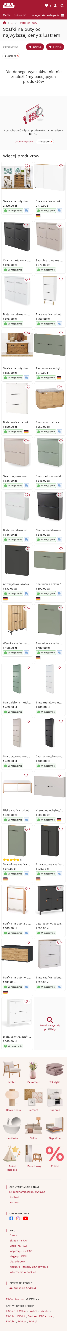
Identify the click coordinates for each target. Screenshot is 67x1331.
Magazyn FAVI (18, 1256)
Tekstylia (55, 1082)
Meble (7, 14)
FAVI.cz (11, 1310)
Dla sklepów (17, 1261)
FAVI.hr (11, 1316)
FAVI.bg (11, 1321)
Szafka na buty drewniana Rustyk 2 (26, 201)
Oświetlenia (13, 1109)
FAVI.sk (22, 1310)
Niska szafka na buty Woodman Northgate (30, 810)
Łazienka (12, 1138)
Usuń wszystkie (24, 141)
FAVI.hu (45, 1310)
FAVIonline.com (15, 1299)
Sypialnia (55, 1138)
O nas (13, 1235)
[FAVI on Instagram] (18, 1218)
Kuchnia (55, 1109)
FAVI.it (21, 1316)
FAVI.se (33, 1316)
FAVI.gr (22, 1321)
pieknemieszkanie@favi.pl (29, 1191)
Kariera (14, 1202)
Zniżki (55, 1166)
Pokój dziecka (12, 1168)
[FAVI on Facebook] (11, 1218)
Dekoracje (20, 14)
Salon (33, 1138)
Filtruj (57, 46)
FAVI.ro (33, 1310)
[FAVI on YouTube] (25, 1218)
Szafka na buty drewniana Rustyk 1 (26, 368)
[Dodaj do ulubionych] (61, 166)
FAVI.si (32, 1321)
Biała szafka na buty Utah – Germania (28, 422)
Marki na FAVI (18, 1245)
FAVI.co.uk (46, 1316)
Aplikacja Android (25, 1287)
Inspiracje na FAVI (20, 1251)
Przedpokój (34, 1166)
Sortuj (37, 46)
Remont (33, 1109)
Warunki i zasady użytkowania (28, 1266)
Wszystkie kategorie (45, 15)
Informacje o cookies (22, 1271)
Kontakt (14, 1197)
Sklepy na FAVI (18, 1240)
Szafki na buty (28, 22)
